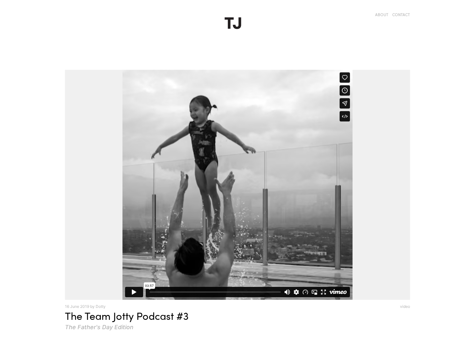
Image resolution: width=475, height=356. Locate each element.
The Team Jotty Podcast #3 (127, 315)
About (381, 14)
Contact (401, 14)
